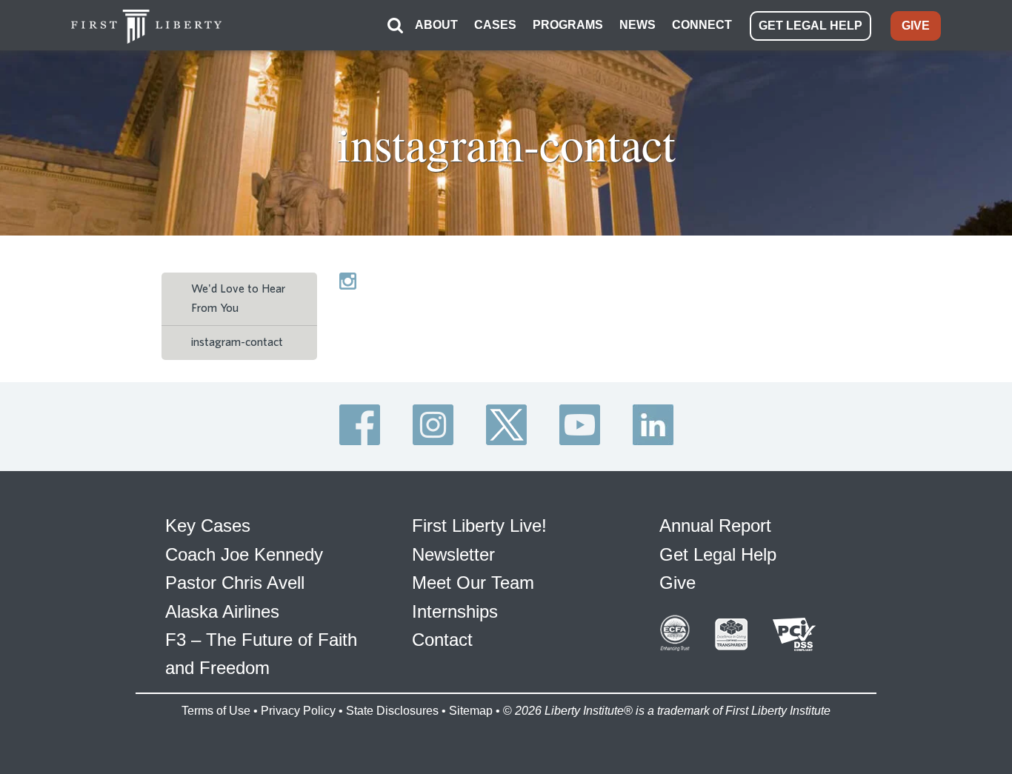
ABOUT (436, 25)
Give (677, 583)
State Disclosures (392, 710)
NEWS (637, 25)
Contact (442, 640)
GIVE (916, 25)
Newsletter (453, 554)
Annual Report (715, 526)
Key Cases (207, 526)
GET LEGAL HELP (810, 25)
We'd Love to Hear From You (238, 298)
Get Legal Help (717, 554)
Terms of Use (216, 710)
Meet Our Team (473, 583)
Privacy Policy (298, 710)
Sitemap (471, 710)
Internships (455, 611)
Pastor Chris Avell (234, 583)
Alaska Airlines (222, 611)
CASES (495, 25)
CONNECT (702, 25)
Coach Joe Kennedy (244, 554)
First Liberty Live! (479, 526)
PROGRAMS (568, 25)
